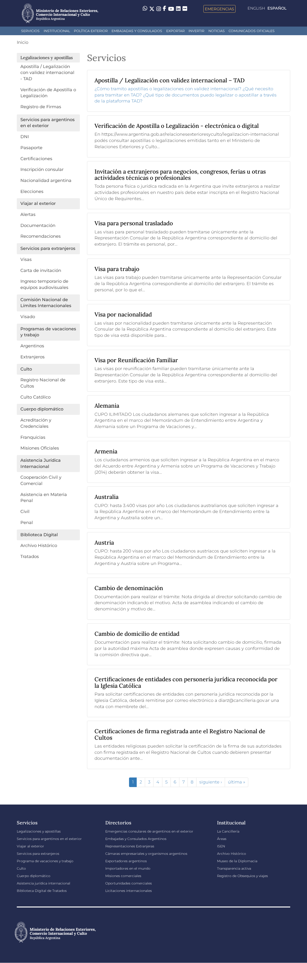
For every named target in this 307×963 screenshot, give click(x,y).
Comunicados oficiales (252, 31)
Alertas (27, 214)
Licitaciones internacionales (128, 891)
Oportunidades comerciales (128, 883)
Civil (25, 511)
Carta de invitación (40, 270)
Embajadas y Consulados (137, 31)
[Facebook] (164, 8)
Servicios (30, 31)
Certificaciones (36, 158)
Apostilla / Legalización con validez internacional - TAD (47, 72)
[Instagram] (158, 8)
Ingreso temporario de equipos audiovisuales (44, 284)
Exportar (175, 31)
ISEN (221, 846)
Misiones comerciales (123, 876)
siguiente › (210, 782)
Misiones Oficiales (39, 448)
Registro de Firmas (40, 106)
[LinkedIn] (178, 8)
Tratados (29, 556)
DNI (24, 136)
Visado (27, 316)
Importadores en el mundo (127, 868)
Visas (26, 259)
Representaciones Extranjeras (129, 846)
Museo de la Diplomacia (237, 861)
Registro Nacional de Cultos (42, 383)
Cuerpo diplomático (33, 876)
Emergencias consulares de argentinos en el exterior (149, 831)
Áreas (221, 839)
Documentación (37, 225)
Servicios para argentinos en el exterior (49, 839)
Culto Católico (35, 397)
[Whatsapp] (145, 8)
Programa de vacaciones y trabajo (45, 861)
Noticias (216, 31)
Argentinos (32, 346)
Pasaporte (31, 147)
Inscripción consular (42, 169)
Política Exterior (91, 31)
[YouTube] (171, 8)
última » (236, 782)
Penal (26, 522)
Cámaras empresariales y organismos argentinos (146, 853)
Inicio (22, 42)
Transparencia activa (234, 868)
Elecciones (31, 191)
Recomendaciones (40, 236)
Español (277, 8)
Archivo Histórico (38, 545)
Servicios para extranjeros (38, 853)
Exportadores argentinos (126, 861)
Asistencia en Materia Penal (43, 497)
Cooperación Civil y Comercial (40, 480)
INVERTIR (196, 31)
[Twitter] (151, 8)
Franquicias (32, 437)
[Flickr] (185, 8)
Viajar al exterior (30, 846)
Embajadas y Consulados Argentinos (135, 839)
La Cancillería (228, 831)
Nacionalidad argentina (45, 180)
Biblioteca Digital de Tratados (42, 891)
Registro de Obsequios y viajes (242, 876)
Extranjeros (32, 357)
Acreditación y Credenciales (35, 423)
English (256, 8)
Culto (21, 868)
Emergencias (219, 8)
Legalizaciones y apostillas (39, 831)
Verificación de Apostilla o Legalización (48, 93)
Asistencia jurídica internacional (43, 883)
